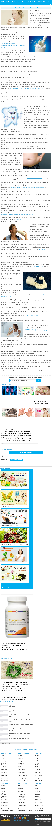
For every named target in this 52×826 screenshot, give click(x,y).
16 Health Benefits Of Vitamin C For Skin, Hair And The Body (15, 688)
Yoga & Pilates (38, 774)
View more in (5, 743)
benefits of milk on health (32, 315)
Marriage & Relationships (23, 808)
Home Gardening (38, 802)
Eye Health (3, 760)
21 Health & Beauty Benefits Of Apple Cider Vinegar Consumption (16, 684)
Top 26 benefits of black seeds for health (9, 525)
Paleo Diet (37, 767)
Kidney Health (4, 774)
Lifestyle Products (38, 800)
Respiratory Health (22, 770)
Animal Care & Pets (39, 808)
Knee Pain (3, 791)
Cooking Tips (37, 791)
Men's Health (14, 443)
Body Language (21, 794)
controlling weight (7, 158)
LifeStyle (47, 1)
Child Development (22, 799)
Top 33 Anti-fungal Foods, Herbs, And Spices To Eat (12, 488)
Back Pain (3, 790)
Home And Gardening (39, 807)
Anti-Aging (37, 760)
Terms (38, 822)
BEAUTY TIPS (38, 753)
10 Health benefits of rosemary (7, 680)
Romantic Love (21, 793)
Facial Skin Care (4, 796)
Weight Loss (37, 772)
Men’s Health (4, 769)
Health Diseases (21, 761)
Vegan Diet (3, 793)
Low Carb (3, 756)
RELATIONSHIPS (22, 783)
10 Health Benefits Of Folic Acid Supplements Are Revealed (16, 433)
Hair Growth (37, 769)
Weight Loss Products (5, 808)
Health (19, 1)
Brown (18, 445)
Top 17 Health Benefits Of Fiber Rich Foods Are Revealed (14, 682)
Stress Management (22, 805)
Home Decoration (38, 804)
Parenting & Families (22, 804)
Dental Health (8, 443)
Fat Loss (37, 758)
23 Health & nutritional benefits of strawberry (11, 695)
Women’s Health (4, 777)
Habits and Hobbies (22, 802)
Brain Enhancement (22, 772)
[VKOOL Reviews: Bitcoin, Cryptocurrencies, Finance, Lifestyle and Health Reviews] (6, 1)
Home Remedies (30, 1)
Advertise (19, 820)
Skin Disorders (21, 760)
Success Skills (38, 799)
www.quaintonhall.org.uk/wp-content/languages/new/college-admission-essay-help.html (13, 45)
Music (36, 785)
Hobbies (36, 788)
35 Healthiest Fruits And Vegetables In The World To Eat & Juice (14, 544)
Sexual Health (21, 766)
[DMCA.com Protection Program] (5, 819)
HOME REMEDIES (5, 783)
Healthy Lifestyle (21, 796)
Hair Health (3, 794)
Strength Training (4, 780)
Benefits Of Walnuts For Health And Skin (10, 686)
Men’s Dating (20, 791)
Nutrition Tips (28, 443)
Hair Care (37, 756)
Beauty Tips (37, 766)
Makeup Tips (37, 770)
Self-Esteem (20, 790)
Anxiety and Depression (23, 780)
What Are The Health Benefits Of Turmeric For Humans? (14, 699)
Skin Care (37, 764)
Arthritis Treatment (22, 769)
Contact (28, 820)
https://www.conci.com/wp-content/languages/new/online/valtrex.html (26, 88)
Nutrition (3, 786)
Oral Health (3, 761)
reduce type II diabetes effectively (35, 178)
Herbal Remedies (4, 802)
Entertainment (38, 796)
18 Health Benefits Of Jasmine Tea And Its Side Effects (12, 581)
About (15, 820)
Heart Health (3, 767)
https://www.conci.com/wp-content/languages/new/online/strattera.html (27, 187)
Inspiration (20, 786)
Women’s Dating (21, 797)
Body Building (4, 772)
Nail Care (3, 785)
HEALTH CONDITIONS (23, 753)
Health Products (21, 764)
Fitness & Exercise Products (7, 810)
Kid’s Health (3, 763)
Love (19, 785)
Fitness (2, 755)
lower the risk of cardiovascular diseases (20, 136)
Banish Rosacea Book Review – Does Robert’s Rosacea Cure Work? (19, 435)
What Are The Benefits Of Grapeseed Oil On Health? (21, 724)
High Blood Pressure (22, 775)
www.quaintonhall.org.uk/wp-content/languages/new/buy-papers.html (17, 214)
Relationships (41, 1)
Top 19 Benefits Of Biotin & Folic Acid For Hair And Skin (14, 652)
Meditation (3, 788)
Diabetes (20, 755)
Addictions (20, 756)
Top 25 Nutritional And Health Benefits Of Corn (11, 506)
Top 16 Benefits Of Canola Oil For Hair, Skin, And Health (14, 697)
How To (36, 1)
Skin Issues (20, 758)
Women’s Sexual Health (23, 778)
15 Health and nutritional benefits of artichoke (11, 654)
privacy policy (43, 822)
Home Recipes (38, 797)
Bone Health (3, 764)
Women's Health (34, 443)
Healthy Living (4, 799)
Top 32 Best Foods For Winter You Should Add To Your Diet (14, 649)
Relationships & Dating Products (25, 810)
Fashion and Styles (39, 780)
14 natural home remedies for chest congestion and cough (16, 440)
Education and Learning (40, 810)
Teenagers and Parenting (23, 807)
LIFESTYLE (38, 783)
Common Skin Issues (22, 774)
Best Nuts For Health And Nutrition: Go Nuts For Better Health (15, 693)
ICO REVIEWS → (6, 587)
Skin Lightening (4, 800)
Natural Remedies (21, 443)
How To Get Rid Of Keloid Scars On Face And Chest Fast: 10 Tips (18, 438)
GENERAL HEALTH (6, 753)
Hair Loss (37, 763)
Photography (37, 794)
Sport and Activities (39, 805)
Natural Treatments (5, 805)
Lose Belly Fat (21, 763)
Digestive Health (4, 778)
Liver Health (3, 766)
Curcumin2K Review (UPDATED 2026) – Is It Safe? (12, 638)
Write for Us (23, 820)
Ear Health (3, 758)
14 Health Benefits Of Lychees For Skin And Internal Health (16, 431)
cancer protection (20, 219)
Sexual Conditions (22, 767)
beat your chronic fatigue (37, 266)
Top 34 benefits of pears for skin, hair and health (13, 437)
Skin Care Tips (4, 797)
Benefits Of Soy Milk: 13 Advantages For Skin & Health (13, 647)
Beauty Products (38, 778)
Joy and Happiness (22, 800)
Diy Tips (36, 786)
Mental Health (4, 775)
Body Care (37, 761)
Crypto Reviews (14, 1)
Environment (37, 793)
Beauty (24, 1)
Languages (20, 788)
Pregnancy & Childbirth (6, 807)
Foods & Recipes (38, 775)
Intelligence (37, 790)
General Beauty (38, 777)
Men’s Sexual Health (22, 777)
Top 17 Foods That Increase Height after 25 (10, 563)
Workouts (37, 755)
